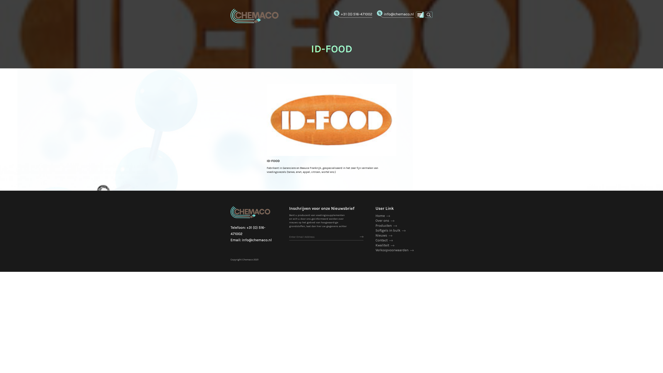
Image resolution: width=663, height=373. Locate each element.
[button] (429, 14)
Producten (384, 226)
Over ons (382, 221)
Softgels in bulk (388, 230)
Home (380, 216)
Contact (382, 240)
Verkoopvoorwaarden (392, 250)
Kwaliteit (382, 245)
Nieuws (381, 235)
